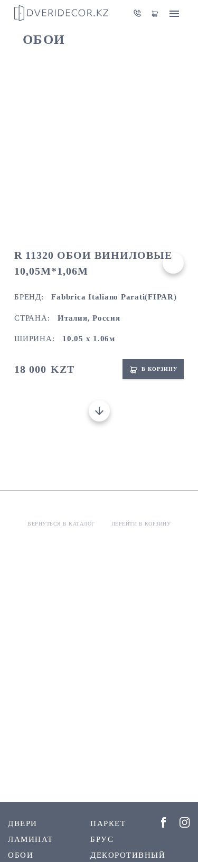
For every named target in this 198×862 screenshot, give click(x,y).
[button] (94, 218)
